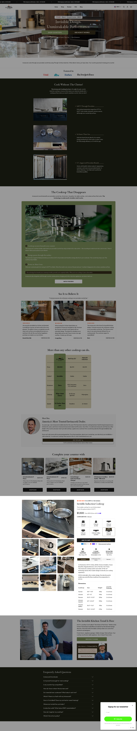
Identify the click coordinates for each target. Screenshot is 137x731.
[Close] (132, 705)
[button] (30, 547)
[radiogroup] (96, 527)
